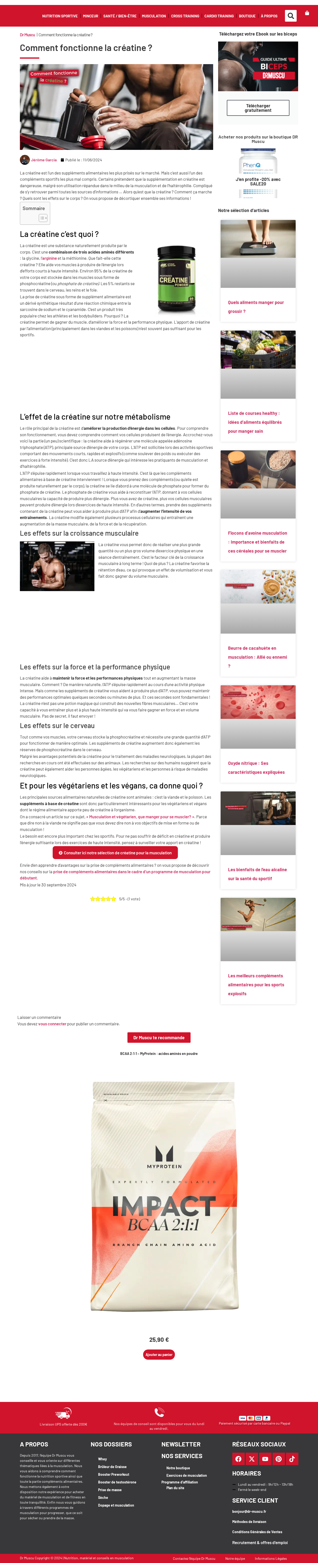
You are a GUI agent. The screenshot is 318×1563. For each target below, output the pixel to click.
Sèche (103, 1497)
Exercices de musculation (186, 1475)
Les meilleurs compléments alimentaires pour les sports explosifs (256, 984)
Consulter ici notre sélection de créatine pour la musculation (118, 852)
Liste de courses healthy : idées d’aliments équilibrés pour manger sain (255, 422)
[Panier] (307, 12)
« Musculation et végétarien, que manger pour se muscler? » (140, 816)
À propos (269, 16)
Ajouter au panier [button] (159, 1354)
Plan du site (175, 1488)
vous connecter (52, 1023)
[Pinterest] (279, 1459)
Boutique (247, 16)
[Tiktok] (292, 1459)
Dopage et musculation (116, 1505)
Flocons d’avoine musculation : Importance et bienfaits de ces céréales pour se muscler (257, 542)
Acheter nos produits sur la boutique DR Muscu (258, 139)
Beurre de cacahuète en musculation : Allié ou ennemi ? (257, 657)
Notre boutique (178, 1468)
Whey (102, 1459)
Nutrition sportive (60, 16)
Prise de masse (110, 1490)
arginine (49, 258)
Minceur (90, 16)
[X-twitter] (252, 1459)
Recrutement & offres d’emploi (260, 1542)
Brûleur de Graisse (112, 1467)
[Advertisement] (116, 375)
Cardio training (219, 16)
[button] (291, 16)
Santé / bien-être (120, 16)
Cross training (185, 16)
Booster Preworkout (113, 1474)
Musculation (154, 16)
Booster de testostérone (117, 1482)
